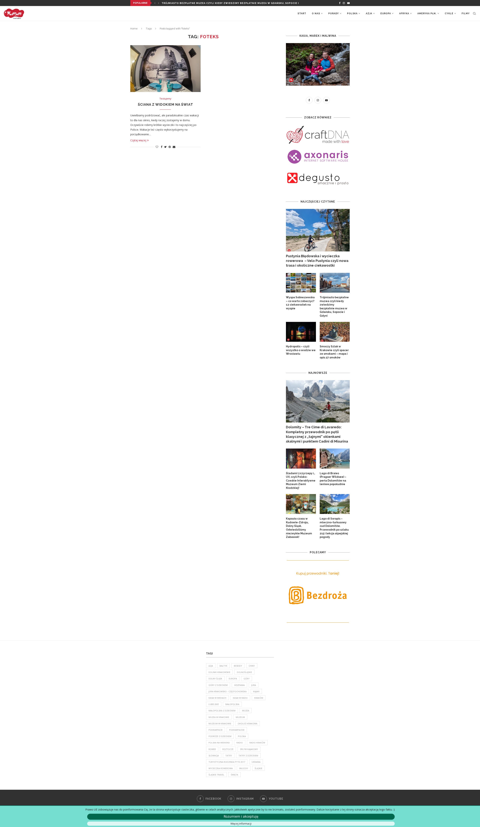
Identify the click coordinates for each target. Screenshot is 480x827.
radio (239, 742)
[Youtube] (348, 3)
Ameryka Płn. (426, 13)
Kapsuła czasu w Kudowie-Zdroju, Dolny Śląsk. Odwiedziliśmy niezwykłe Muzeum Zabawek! (299, 527)
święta (234, 774)
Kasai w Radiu (240, 697)
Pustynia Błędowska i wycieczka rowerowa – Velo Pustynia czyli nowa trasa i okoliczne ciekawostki (317, 260)
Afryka (404, 13)
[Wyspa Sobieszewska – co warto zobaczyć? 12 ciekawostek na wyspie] (301, 283)
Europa (385, 13)
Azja (369, 13)
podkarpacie (215, 729)
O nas (316, 13)
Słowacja (213, 755)
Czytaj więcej (138, 140)
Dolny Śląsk (215, 678)
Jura (253, 685)
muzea (245, 710)
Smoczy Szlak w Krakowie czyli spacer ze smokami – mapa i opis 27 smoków (334, 352)
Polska (352, 13)
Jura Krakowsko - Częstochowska (227, 691)
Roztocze (227, 749)
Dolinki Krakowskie (219, 672)
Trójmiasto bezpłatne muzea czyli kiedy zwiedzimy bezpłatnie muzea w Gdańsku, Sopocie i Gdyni (334, 306)
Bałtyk (223, 665)
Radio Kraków (257, 742)
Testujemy (165, 98)
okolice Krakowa (247, 723)
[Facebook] (339, 3)
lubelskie (213, 704)
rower (212, 749)
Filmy (466, 13)
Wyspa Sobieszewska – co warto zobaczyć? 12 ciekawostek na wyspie (300, 303)
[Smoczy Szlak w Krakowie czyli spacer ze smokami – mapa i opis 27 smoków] (335, 332)
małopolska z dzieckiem (222, 710)
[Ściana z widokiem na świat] (165, 68)
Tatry (228, 755)
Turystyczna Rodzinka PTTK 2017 (226, 761)
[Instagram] (344, 3)
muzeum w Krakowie (219, 723)
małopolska (232, 704)
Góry (247, 678)
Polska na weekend (219, 742)
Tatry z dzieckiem (248, 755)
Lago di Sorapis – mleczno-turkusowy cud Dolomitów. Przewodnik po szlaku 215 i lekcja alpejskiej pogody (334, 527)
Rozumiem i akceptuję (241, 816)
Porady (333, 13)
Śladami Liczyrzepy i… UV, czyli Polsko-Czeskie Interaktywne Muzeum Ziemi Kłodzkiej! (300, 480)
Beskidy (238, 665)
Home (134, 28)
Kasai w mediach (217, 697)
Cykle (449, 13)
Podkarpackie (236, 729)
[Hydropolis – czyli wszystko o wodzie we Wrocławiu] (301, 332)
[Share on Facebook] (161, 147)
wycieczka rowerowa (220, 768)
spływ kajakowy (249, 749)
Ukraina (256, 761)
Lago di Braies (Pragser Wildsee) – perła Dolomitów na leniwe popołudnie (333, 479)
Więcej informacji (240, 823)
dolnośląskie (244, 672)
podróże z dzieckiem (219, 736)
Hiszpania (239, 685)
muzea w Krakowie (218, 717)
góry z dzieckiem (218, 685)
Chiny (252, 665)
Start (302, 13)
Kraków (258, 697)
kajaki (256, 691)
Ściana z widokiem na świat (165, 104)
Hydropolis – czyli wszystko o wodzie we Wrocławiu (301, 350)
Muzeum (240, 717)
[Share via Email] (174, 147)
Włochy (243, 768)
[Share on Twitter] (165, 147)
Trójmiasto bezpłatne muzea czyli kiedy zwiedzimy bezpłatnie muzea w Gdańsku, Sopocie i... (231, 3)
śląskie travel (216, 774)
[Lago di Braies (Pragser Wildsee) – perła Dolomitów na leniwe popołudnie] (335, 459)
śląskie (258, 768)
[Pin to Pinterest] (170, 147)
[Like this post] (157, 147)
